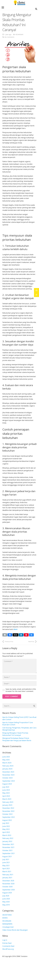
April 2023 (6, 796)
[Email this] (4, 634)
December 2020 (8, 881)
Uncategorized (7, 927)
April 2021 (6, 868)
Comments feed (8, 946)
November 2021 (8, 847)
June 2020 (6, 899)
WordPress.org (8, 949)
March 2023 (6, 799)
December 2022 (8, 808)
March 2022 (6, 835)
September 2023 (8, 781)
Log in (4, 940)
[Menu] (2, 7)
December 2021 (8, 844)
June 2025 (6, 757)
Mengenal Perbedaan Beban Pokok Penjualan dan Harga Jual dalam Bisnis (16, 739)
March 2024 (6, 763)
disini (15, 629)
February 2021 (7, 874)
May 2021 (6, 865)
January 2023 (7, 805)
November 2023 (8, 775)
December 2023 (8, 772)
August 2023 (7, 784)
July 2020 (5, 896)
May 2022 (6, 829)
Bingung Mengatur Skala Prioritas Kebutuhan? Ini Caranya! (15, 734)
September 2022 (8, 817)
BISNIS (5, 918)
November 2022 (8, 811)
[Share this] (10, 634)
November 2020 (8, 884)
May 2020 (6, 902)
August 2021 (7, 856)
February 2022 (7, 838)
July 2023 (5, 787)
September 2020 (8, 890)
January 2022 (7, 841)
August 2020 (7, 893)
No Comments (9, 37)
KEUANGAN (19, 34)
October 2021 (7, 850)
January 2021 (7, 877)
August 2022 (7, 820)
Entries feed (6, 943)
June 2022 (6, 826)
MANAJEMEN (7, 924)
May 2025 (6, 760)
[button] (36, 8)
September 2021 (8, 853)
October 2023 (7, 778)
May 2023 (6, 793)
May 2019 (6, 905)
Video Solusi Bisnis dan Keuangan (15, 930)
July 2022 (5, 823)
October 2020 (7, 887)
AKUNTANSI (7, 915)
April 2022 (6, 832)
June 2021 (6, 862)
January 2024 (7, 769)
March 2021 (6, 871)
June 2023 (6, 790)
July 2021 (5, 859)
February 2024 (7, 766)
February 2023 (7, 802)
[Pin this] (26, 634)
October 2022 (7, 814)
